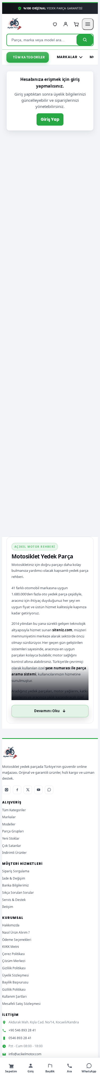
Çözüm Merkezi (13, 961)
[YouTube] (38, 790)
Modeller (8, 824)
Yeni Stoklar (10, 838)
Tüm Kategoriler (29, 57)
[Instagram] (6, 790)
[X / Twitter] (27, 790)
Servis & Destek (14, 899)
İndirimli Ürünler (14, 852)
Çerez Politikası (13, 954)
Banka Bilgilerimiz (15, 885)
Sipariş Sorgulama (15, 871)
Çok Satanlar (11, 845)
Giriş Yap (50, 119)
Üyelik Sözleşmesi (15, 975)
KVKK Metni (10, 946)
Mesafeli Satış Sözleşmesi (21, 1003)
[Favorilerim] (55, 24)
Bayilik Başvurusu (15, 982)
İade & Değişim (13, 878)
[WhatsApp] (49, 790)
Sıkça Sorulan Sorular (18, 892)
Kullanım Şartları (14, 996)
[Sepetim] (76, 24)
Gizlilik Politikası (14, 968)
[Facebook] (17, 790)
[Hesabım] (66, 24)
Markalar (67, 57)
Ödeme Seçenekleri (16, 939)
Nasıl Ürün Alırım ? (16, 932)
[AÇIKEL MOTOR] (14, 24)
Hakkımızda (10, 925)
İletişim (7, 906)
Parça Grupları (13, 831)
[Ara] (85, 40)
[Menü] (88, 24)
